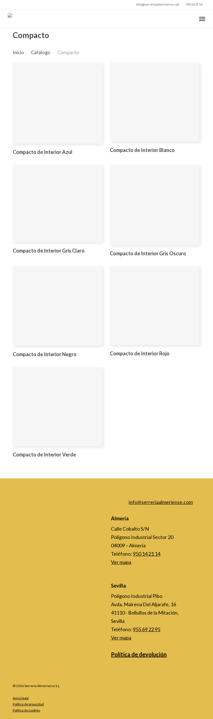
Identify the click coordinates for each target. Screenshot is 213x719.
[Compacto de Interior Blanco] (154, 102)
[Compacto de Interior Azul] (57, 103)
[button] (202, 18)
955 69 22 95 (146, 629)
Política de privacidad (28, 704)
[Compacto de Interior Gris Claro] (57, 203)
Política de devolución (139, 654)
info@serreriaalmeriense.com (161, 502)
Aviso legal (21, 698)
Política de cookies (26, 710)
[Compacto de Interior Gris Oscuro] (154, 205)
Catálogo (40, 52)
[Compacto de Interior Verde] (57, 406)
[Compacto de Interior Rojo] (154, 305)
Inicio (18, 52)
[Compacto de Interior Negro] (57, 306)
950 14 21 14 (146, 554)
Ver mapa (121, 562)
